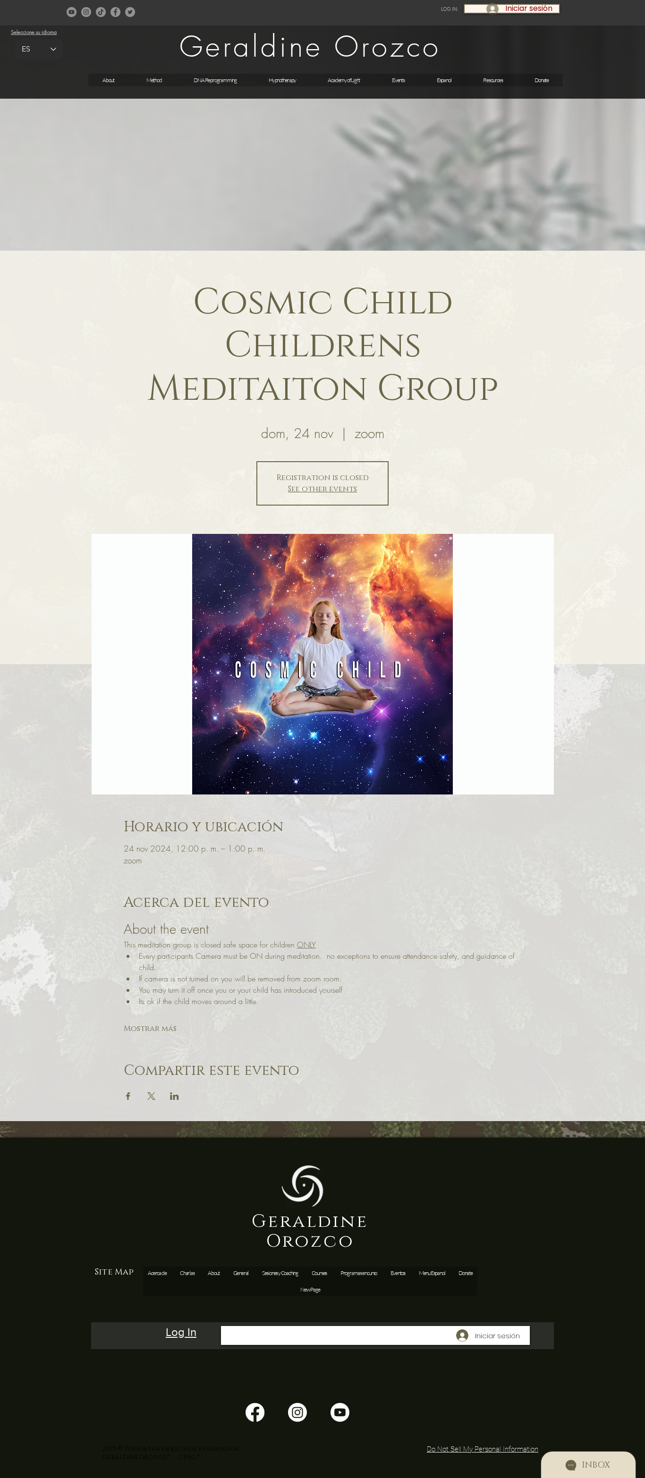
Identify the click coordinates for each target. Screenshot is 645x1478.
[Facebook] (115, 12)
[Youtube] (340, 1412)
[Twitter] (130, 12)
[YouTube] (71, 12)
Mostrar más (150, 1028)
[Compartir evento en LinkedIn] (174, 1096)
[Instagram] (86, 12)
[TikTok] (101, 12)
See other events (322, 489)
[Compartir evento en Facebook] (128, 1096)
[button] (398, 80)
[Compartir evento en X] (151, 1096)
